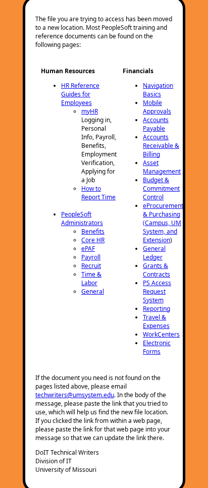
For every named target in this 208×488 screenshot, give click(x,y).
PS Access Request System (157, 291)
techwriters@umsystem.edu (74, 395)
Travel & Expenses (156, 321)
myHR (89, 111)
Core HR (93, 240)
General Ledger (154, 252)
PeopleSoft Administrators (82, 218)
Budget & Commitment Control (161, 188)
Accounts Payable (156, 124)
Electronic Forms (157, 347)
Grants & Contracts (156, 270)
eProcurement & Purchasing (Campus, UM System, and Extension (163, 222)
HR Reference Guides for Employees (80, 94)
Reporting (156, 308)
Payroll (90, 257)
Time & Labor (91, 278)
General (92, 291)
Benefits (93, 231)
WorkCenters (161, 334)
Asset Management (162, 167)
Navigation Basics (158, 89)
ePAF (88, 248)
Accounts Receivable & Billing (161, 145)
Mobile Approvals (157, 107)
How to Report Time (98, 192)
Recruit (91, 265)
